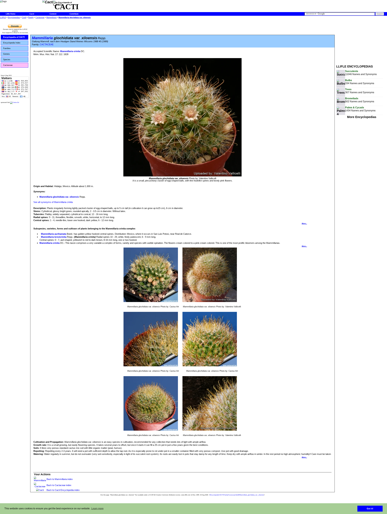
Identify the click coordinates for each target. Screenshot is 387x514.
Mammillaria (51, 17)
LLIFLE (3, 17)
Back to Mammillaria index (60, 479)
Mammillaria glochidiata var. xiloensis (75, 17)
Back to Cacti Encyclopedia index (63, 490)
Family (31, 17)
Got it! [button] (370, 508)
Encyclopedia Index (11, 43)
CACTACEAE (47, 44)
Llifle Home (10, 14)
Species (6, 59)
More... (304, 223)
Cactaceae (40, 17)
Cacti (31, 14)
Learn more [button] (97, 508)
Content (53, 14)
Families (7, 48)
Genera (6, 54)
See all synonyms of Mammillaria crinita (53, 202)
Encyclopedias (14, 17)
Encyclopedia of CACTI (14, 37)
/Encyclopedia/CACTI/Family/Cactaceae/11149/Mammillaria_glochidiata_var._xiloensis (237, 495)
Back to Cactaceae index (59, 485)
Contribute (74, 14)
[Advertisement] (361, 40)
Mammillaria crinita (70, 51)
